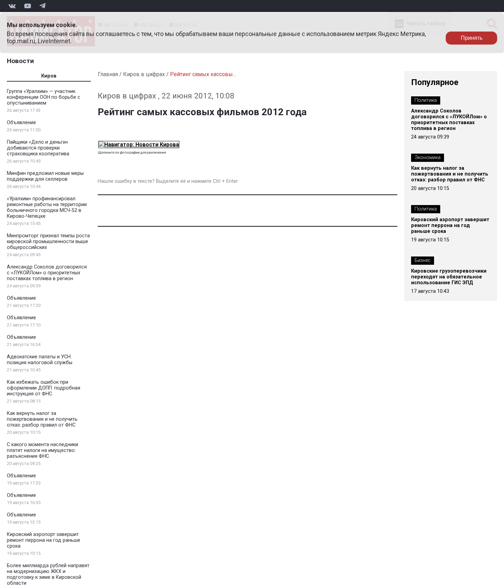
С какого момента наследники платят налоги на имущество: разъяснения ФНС (42, 450)
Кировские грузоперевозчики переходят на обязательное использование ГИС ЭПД (449, 277)
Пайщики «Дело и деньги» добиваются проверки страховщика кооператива (38, 148)
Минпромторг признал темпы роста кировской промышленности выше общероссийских (48, 241)
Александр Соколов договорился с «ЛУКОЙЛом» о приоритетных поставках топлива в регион (47, 273)
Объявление (21, 123)
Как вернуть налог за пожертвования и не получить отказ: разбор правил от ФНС (42, 419)
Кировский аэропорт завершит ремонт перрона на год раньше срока (43, 540)
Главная (108, 74)
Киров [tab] (49, 76)
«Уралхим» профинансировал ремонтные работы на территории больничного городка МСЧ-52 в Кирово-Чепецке (47, 207)
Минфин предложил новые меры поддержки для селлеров (45, 176)
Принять (471, 38)
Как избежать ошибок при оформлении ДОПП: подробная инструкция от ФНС (43, 388)
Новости (20, 61)
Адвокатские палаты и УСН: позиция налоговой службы (39, 360)
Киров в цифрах (144, 74)
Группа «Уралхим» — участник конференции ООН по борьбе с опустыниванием (43, 97)
